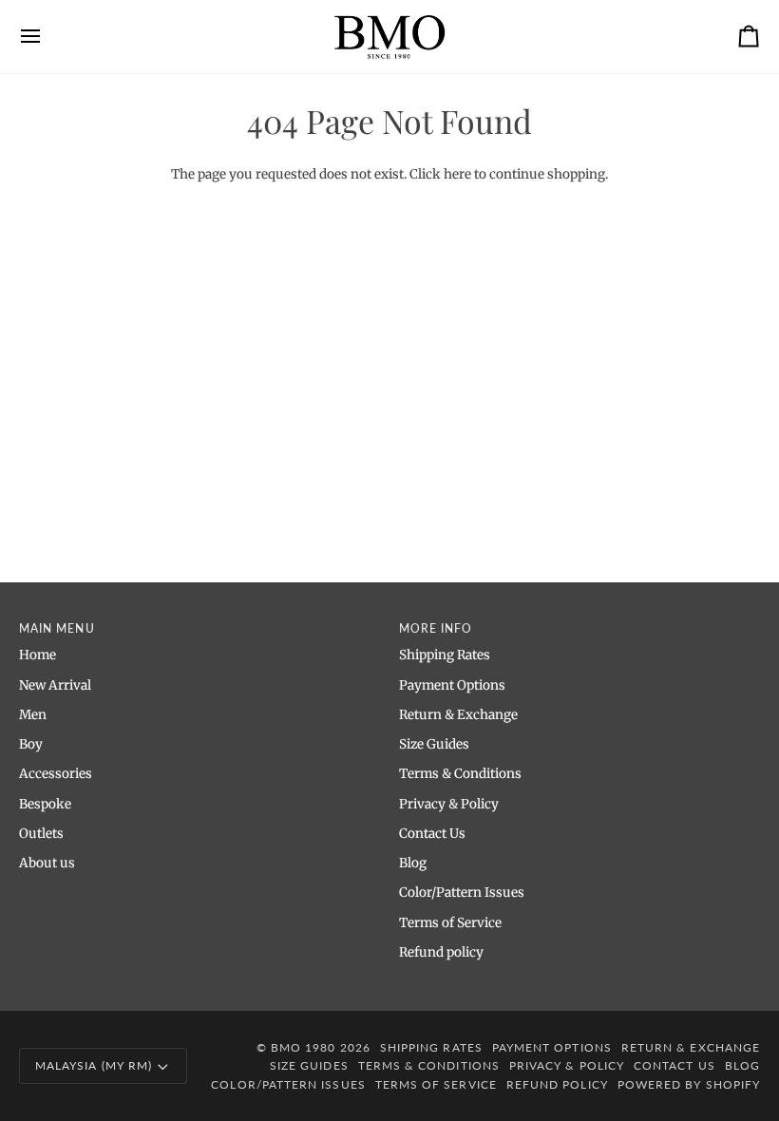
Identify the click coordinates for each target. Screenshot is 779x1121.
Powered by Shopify (689, 1084)
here (457, 174)
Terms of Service (450, 923)
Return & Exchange (458, 715)
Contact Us (432, 834)
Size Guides (434, 744)
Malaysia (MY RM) (93, 1065)
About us (47, 863)
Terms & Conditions (460, 774)
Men (33, 715)
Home (37, 655)
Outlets (41, 834)
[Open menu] (47, 36)
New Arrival (55, 685)
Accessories (55, 774)
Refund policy (441, 952)
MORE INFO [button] (436, 628)
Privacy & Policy (449, 804)
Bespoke (45, 804)
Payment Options (452, 685)
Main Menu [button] (57, 628)
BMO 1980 (303, 1047)
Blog (413, 863)
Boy (31, 744)
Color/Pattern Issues (461, 892)
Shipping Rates (444, 655)
